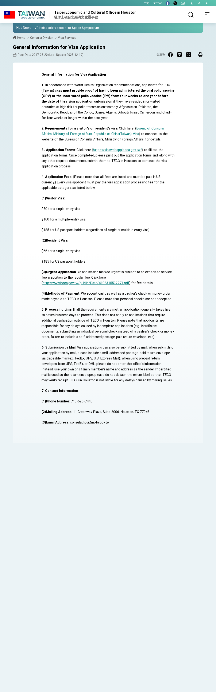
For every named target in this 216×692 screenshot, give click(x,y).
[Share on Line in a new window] (179, 54)
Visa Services (67, 37)
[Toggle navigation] (207, 14)
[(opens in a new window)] (168, 3)
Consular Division (41, 37)
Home (21, 37)
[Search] (190, 14)
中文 (146, 3)
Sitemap (157, 3)
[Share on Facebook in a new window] (170, 54)
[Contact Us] (183, 3)
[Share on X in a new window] (189, 54)
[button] (19, 27)
